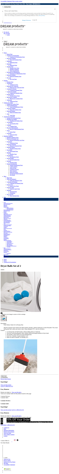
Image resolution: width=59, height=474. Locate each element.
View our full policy (16, 392)
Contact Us (6, 427)
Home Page (9, 54)
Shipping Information (9, 430)
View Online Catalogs (9, 434)
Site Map (6, 463)
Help (5, 429)
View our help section (6, 385)
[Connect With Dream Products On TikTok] (17, 441)
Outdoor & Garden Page (13, 104)
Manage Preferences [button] (26, 20)
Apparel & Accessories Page (14, 118)
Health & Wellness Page (13, 137)
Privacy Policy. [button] (42, 15)
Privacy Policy (7, 460)
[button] (34, 20)
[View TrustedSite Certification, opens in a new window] (7, 470)
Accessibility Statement (6, 1)
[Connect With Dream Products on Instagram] (14, 441)
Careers (5, 436)
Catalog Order (7, 6)
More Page (9, 177)
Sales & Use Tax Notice (9, 462)
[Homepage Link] (13, 29)
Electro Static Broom (6, 379)
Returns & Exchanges (9, 431)
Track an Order (7, 433)
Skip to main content (17, 1)
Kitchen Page (10, 82)
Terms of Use (7, 459)
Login (8, 34)
